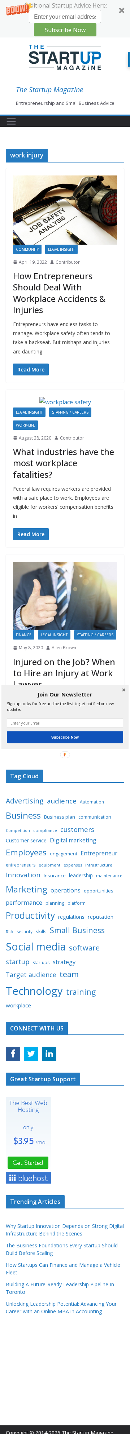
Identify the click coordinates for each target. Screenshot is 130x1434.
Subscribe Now (65, 737)
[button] (65, 695)
